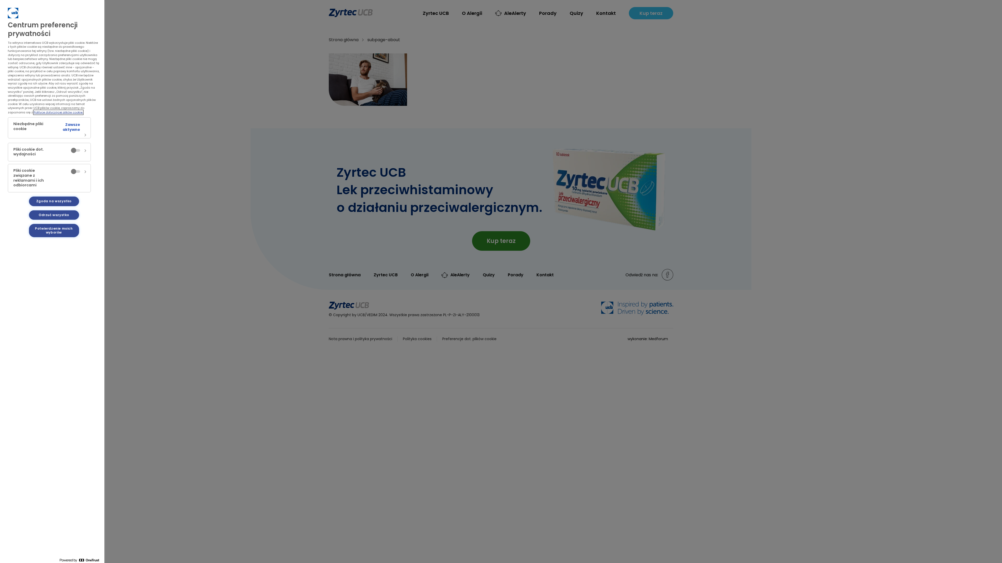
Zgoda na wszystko (53, 201)
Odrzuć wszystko (54, 215)
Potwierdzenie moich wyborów (54, 230)
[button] (49, 128)
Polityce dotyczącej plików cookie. (58, 112)
